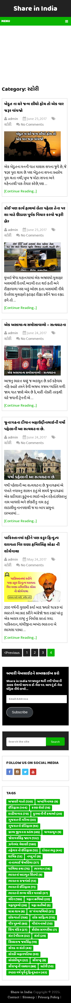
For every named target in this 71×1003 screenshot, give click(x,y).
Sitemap (28, 997)
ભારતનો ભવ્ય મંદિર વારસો (28, 893)
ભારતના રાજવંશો (22, 881)
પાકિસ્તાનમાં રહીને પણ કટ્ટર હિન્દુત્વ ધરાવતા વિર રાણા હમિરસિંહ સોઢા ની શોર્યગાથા (32, 544)
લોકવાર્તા (18, 917)
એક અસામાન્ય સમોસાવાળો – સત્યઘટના (35, 325)
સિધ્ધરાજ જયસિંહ (22, 942)
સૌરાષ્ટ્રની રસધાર (22, 966)
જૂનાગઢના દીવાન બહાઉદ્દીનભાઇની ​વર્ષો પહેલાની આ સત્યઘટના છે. (34, 426)
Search (55, 741)
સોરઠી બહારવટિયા (23, 954)
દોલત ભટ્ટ (52, 850)
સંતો (40, 936)
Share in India (35, 9)
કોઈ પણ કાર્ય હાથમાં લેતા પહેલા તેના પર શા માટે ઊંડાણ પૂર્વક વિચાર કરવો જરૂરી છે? (34, 215)
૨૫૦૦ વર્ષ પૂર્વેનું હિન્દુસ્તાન (27, 972)
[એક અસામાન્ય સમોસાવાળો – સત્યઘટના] (35, 360)
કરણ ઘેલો (41, 807)
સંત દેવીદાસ (19, 936)
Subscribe (20, 712)
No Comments (32, 124)
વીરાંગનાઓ (42, 923)
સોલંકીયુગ (18, 960)
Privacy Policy (48, 997)
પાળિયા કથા (19, 868)
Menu (5, 21)
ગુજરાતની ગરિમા (22, 820)
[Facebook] (9, 772)
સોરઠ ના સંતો (19, 948)
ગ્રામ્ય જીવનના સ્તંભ (24, 832)
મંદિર (15, 899)
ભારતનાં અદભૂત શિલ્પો (25, 875)
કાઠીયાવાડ (18, 814)
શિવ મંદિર (17, 930)
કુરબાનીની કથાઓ (47, 814)
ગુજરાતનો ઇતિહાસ (23, 826)
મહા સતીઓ (40, 905)
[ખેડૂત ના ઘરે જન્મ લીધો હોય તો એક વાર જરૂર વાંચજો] (35, 146)
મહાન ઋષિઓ (38, 899)
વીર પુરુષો (17, 923)
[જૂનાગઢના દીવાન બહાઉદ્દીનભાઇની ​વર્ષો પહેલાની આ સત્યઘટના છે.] (35, 465)
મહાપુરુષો (17, 905)
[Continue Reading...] (20, 191)
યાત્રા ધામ (16, 911)
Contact (13, 997)
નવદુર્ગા (34, 856)
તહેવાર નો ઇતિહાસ (23, 850)
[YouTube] (33, 772)
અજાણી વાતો (20, 801)
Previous (13, 653)
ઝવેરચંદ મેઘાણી (22, 844)
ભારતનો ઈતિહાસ (22, 887)
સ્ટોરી (7, 124)
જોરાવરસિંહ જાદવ (23, 838)
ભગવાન (42, 868)
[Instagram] (17, 772)
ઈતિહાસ (17, 807)
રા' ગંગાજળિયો (41, 911)
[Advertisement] (35, 53)
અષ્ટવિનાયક (47, 801)
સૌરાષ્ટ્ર (39, 960)
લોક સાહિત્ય (43, 917)
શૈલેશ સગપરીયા (44, 930)
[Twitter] (25, 772)
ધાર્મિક (15, 856)
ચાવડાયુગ (52, 832)
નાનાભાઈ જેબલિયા (23, 862)
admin (13, 119)
